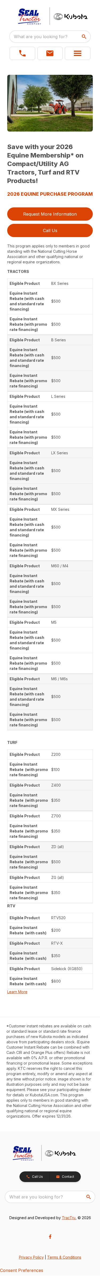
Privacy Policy (31, 1257)
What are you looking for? (40, 36)
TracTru (68, 1217)
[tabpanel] (50, 104)
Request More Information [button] (50, 214)
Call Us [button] (50, 230)
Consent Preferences (21, 1270)
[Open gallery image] (50, 103)
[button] (22, 53)
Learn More (17, 991)
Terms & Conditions (64, 1257)
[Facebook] (50, 1236)
